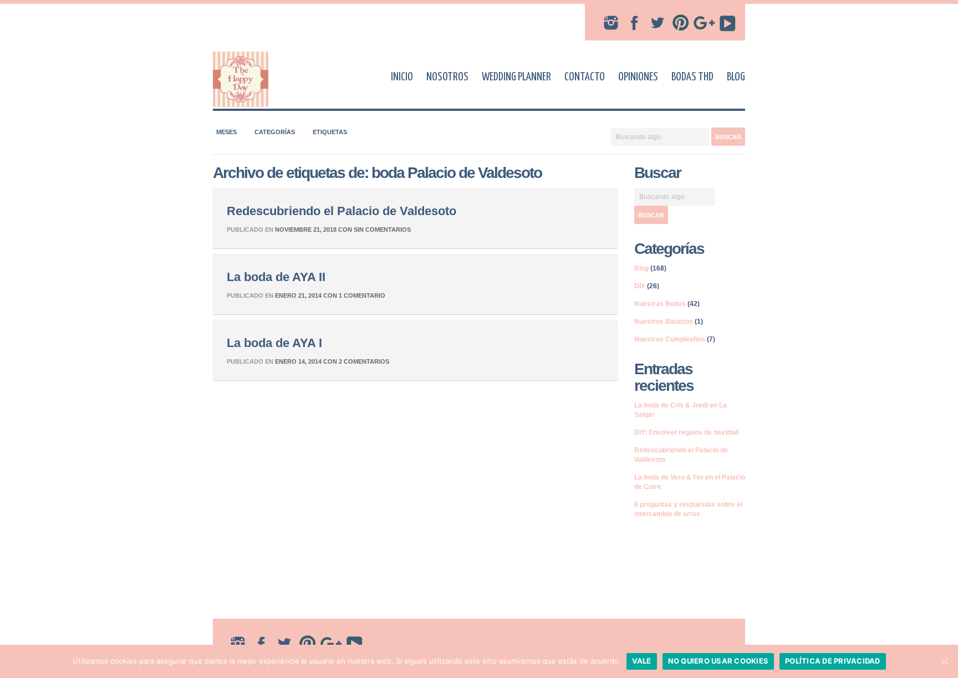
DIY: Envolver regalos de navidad (686, 432)
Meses (226, 132)
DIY (639, 286)
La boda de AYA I (274, 343)
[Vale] (944, 661)
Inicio (402, 77)
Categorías (274, 132)
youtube (727, 23)
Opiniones (638, 77)
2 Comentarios (364, 361)
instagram (611, 23)
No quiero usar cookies (718, 660)
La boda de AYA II (276, 277)
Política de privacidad (832, 660)
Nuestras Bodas (660, 304)
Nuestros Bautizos (663, 321)
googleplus (704, 23)
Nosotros (447, 77)
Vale (641, 660)
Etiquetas (330, 132)
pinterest (681, 23)
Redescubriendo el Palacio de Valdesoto (341, 211)
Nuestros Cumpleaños (669, 339)
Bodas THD (692, 77)
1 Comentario (362, 295)
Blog (736, 77)
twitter (657, 23)
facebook (634, 23)
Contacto (584, 77)
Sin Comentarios (382, 229)
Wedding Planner (516, 77)
